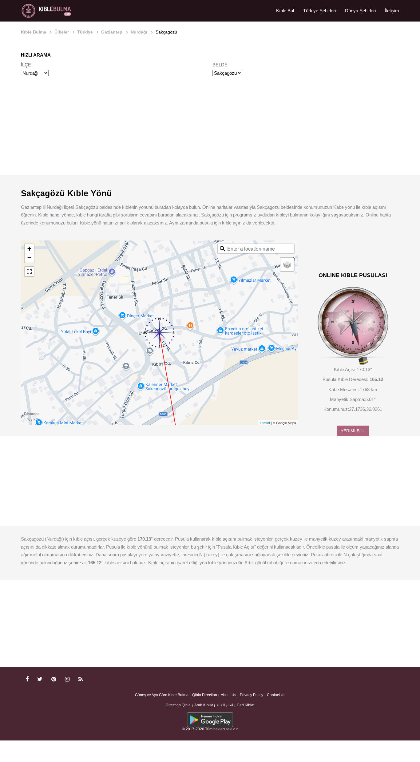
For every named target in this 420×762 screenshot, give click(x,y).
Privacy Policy (251, 695)
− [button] (29, 258)
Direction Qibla (178, 705)
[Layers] (287, 264)
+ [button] (29, 248)
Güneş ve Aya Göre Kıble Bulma (161, 695)
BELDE (220, 64)
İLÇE (26, 64)
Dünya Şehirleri (360, 10)
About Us (228, 695)
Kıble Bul (285, 10)
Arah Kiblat (203, 705)
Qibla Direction (204, 695)
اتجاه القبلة (224, 705)
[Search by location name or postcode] (222, 248)
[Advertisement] (210, 132)
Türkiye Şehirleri (319, 10)
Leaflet (265, 422)
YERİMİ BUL (353, 431)
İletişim (392, 10)
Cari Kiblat (245, 705)
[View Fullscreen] (29, 271)
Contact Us (276, 695)
